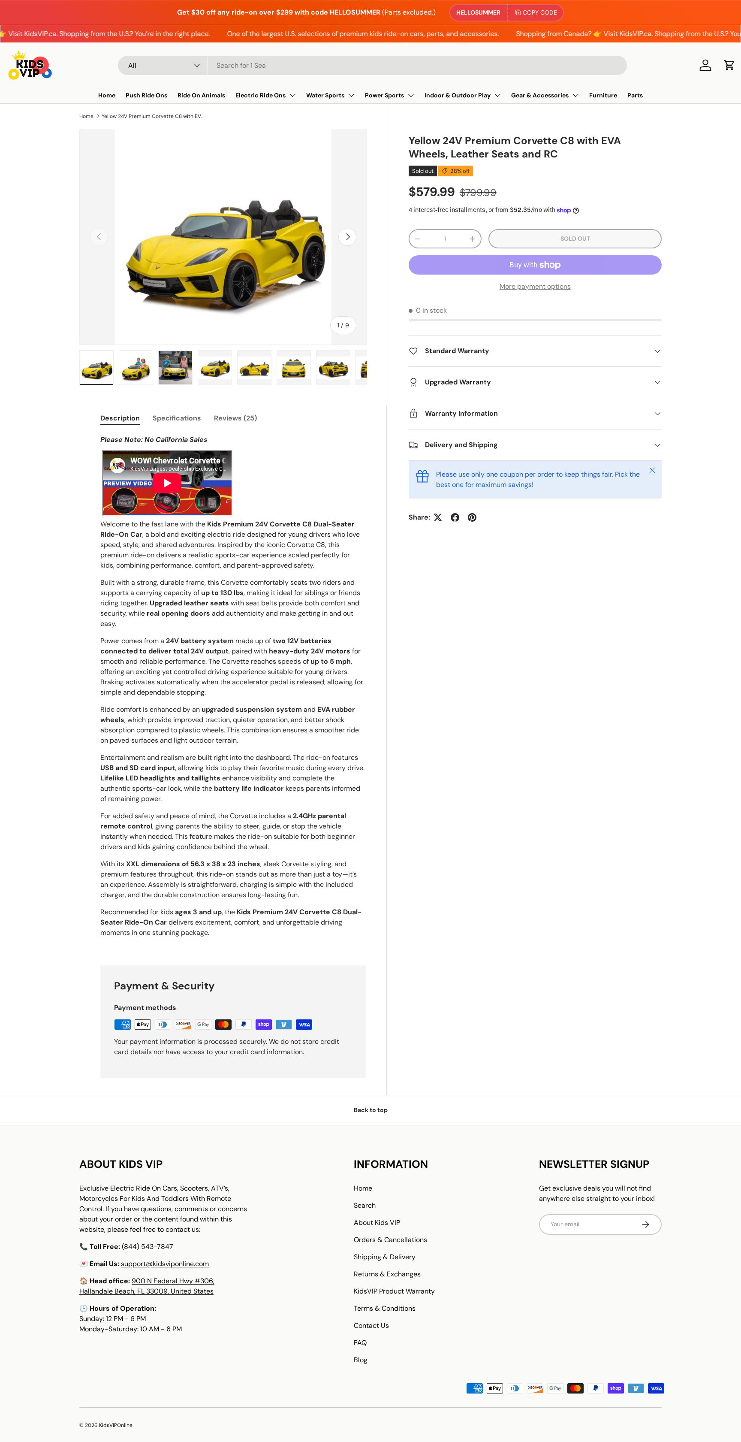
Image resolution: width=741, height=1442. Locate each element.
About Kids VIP (377, 1222)
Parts (635, 95)
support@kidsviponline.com (165, 1263)
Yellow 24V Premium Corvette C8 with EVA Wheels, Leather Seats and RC (153, 116)
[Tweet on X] (437, 517)
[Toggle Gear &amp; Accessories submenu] (575, 95)
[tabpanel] (233, 690)
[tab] (120, 418)
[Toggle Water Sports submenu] (351, 95)
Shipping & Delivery (385, 1256)
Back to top (371, 1110)
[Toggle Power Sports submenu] (411, 95)
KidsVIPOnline (116, 1425)
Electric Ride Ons (260, 95)
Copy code (540, 12)
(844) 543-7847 (147, 1246)
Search (365, 1205)
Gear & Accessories (540, 95)
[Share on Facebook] (455, 517)
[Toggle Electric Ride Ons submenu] (292, 95)
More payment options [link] (535, 286)
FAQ (360, 1342)
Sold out (575, 238)
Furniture (603, 95)
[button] (729, 65)
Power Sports (384, 95)
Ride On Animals (201, 95)
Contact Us (371, 1325)
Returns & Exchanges (387, 1274)
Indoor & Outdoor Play (458, 95)
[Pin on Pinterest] (472, 517)
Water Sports (325, 95)
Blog (360, 1359)
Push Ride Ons (146, 95)
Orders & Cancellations (390, 1239)
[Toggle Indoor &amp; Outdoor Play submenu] (497, 95)
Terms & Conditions (385, 1308)
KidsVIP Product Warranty (394, 1291)
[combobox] (372, 65)
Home (106, 95)
